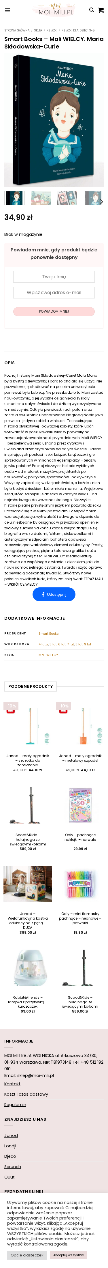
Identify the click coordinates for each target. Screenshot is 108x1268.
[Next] (94, 120)
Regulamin (15, 1105)
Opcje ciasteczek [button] (27, 1255)
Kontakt (12, 1084)
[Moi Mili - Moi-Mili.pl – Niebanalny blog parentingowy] (54, 10)
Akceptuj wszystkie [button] (68, 1255)
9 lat (87, 644)
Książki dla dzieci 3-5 (78, 30)
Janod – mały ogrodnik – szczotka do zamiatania (27, 760)
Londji (10, 1146)
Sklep (38, 30)
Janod (11, 1135)
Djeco (10, 1156)
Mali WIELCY (48, 655)
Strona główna (17, 30)
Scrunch (12, 1167)
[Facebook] (54, 594)
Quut (9, 1177)
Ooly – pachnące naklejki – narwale (80, 837)
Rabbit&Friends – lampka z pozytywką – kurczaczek (27, 1002)
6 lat (62, 644)
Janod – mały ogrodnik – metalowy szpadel (80, 758)
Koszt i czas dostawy (26, 1094)
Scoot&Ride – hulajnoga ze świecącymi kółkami (28, 840)
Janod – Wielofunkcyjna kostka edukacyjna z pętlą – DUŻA (28, 921)
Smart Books (49, 633)
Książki (52, 30)
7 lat (70, 644)
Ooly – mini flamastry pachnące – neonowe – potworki (80, 918)
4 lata (43, 644)
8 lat (79, 644)
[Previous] (13, 120)
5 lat (53, 644)
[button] (7, 10)
